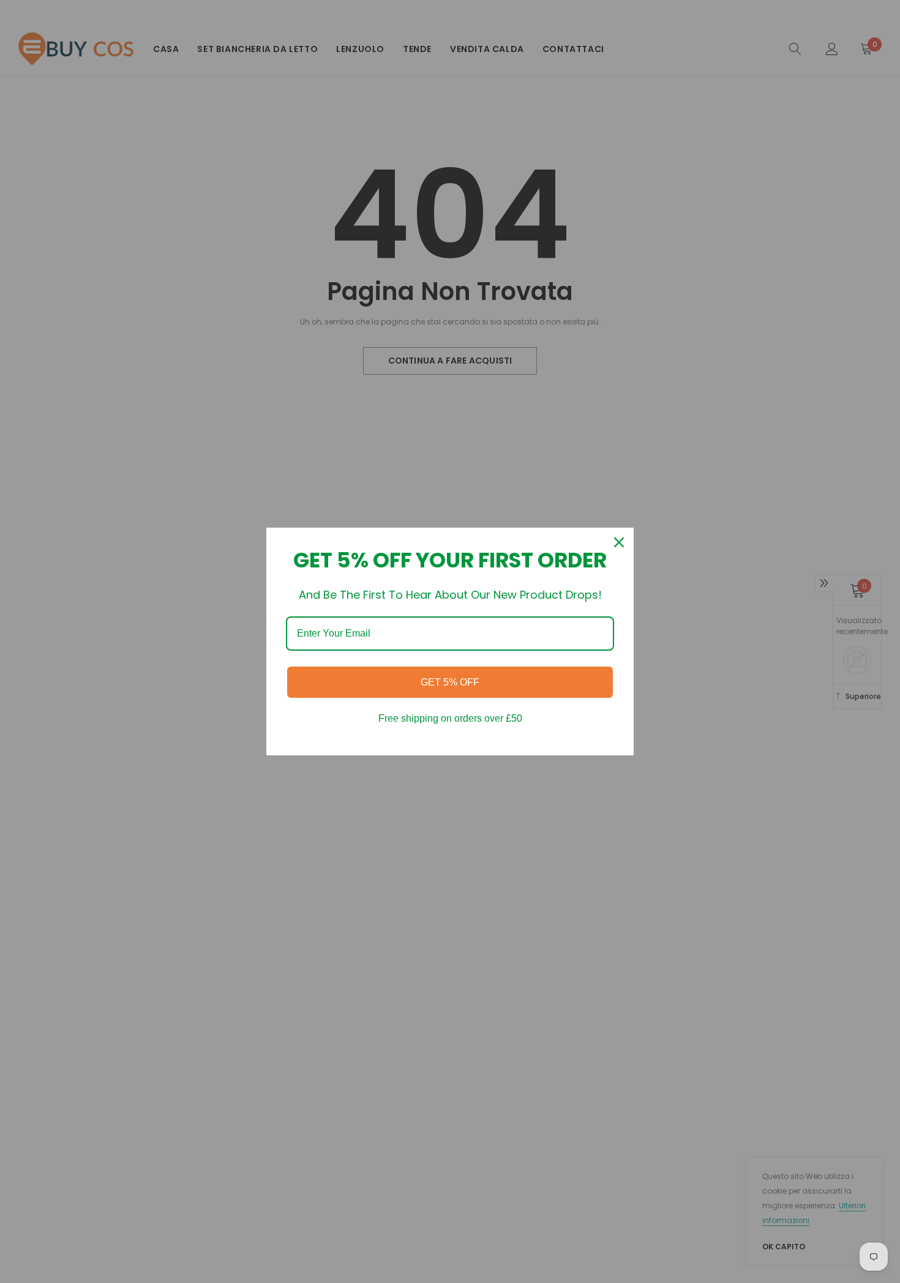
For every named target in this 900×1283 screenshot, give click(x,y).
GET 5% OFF (450, 682)
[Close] (619, 542)
